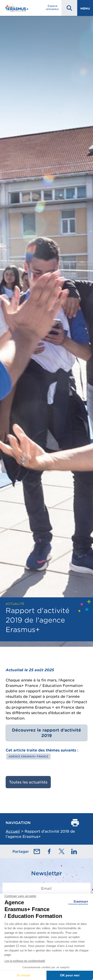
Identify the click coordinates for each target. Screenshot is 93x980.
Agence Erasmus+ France (28, 756)
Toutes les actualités (28, 782)
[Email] (37, 851)
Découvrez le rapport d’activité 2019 (46, 732)
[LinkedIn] (74, 851)
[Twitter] (61, 851)
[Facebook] (49, 851)
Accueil (13, 831)
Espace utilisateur (52, 7)
